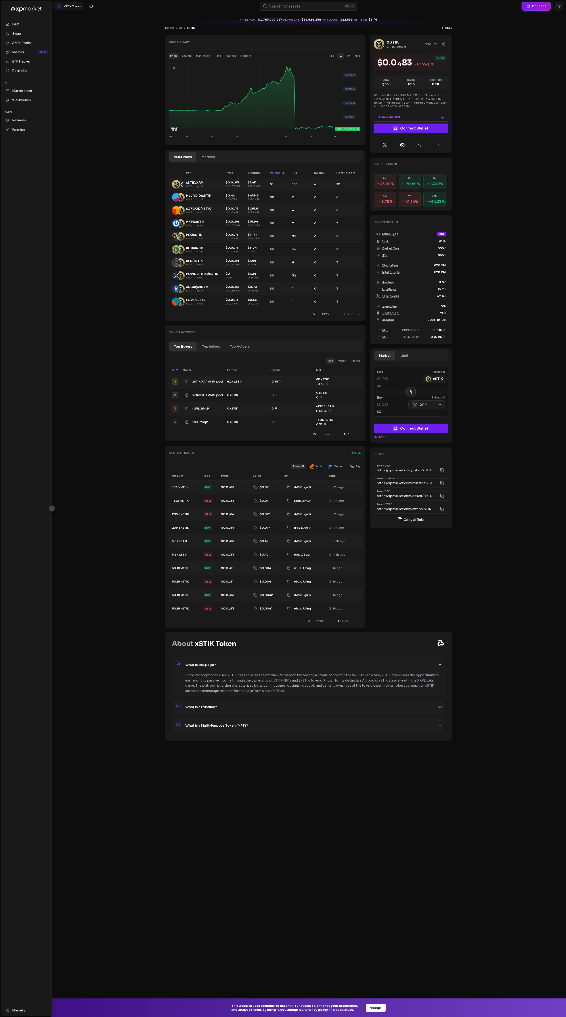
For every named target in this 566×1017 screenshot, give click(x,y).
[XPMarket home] (26, 9)
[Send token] (437, 145)
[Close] (52, 508)
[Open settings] (559, 6)
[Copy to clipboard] (187, 381)
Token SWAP (384, 504)
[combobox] (306, 6)
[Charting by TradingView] (174, 129)
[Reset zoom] (173, 67)
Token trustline (385, 478)
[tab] (182, 157)
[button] (173, 56)
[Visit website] (402, 145)
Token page (383, 465)
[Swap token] (419, 145)
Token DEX (383, 491)
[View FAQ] (91, 6)
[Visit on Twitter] (385, 145)
